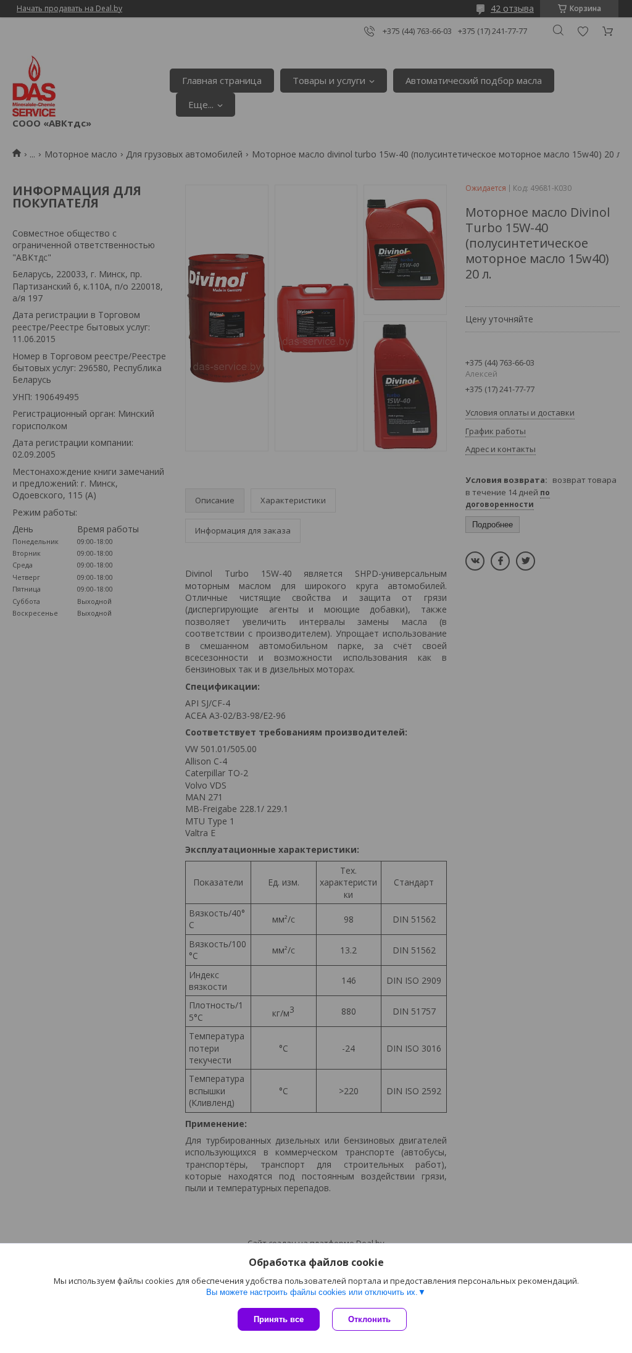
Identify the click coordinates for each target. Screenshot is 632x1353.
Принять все (279, 1319)
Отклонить (369, 1319)
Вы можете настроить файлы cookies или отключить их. (312, 1292)
